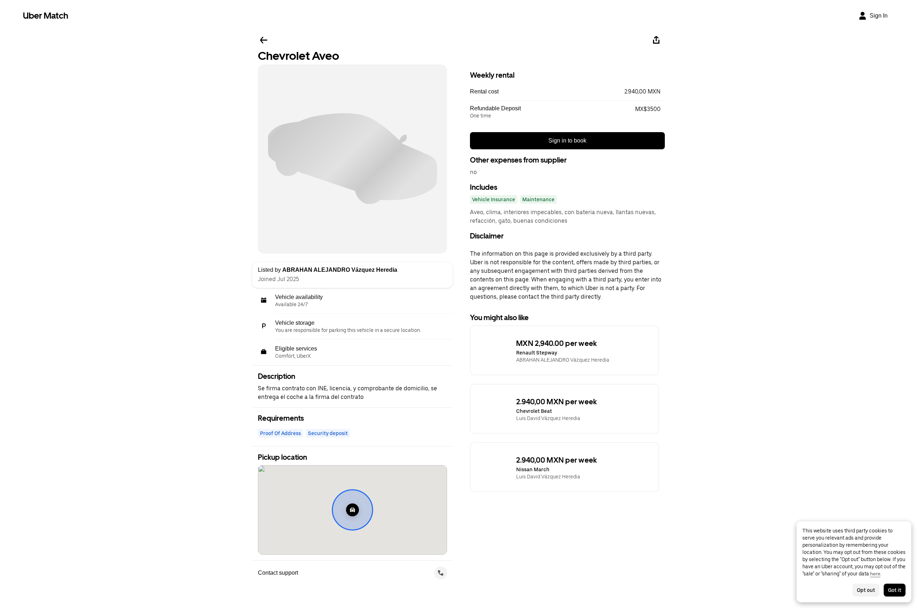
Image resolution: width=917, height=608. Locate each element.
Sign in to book (567, 140)
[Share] (656, 40)
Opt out (866, 590)
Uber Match (45, 15)
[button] (567, 91)
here (875, 573)
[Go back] (263, 40)
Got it (894, 590)
